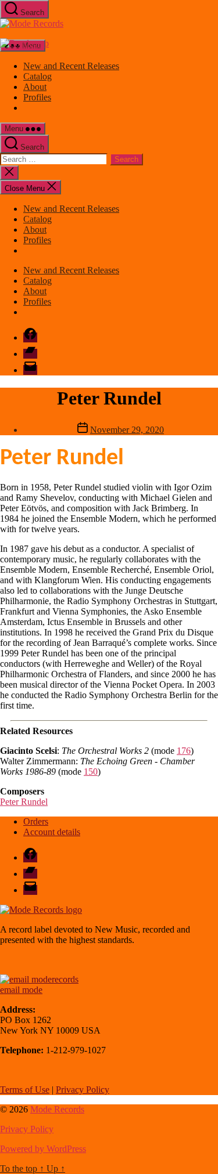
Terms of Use (24, 1089)
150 (91, 771)
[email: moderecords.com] (39, 979)
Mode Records (57, 1109)
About (35, 87)
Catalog (37, 76)
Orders (35, 821)
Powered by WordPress (43, 1149)
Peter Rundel (24, 802)
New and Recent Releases (71, 66)
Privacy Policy (82, 1089)
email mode (21, 990)
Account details (51, 832)
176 (184, 751)
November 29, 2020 (127, 430)
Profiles (37, 97)
